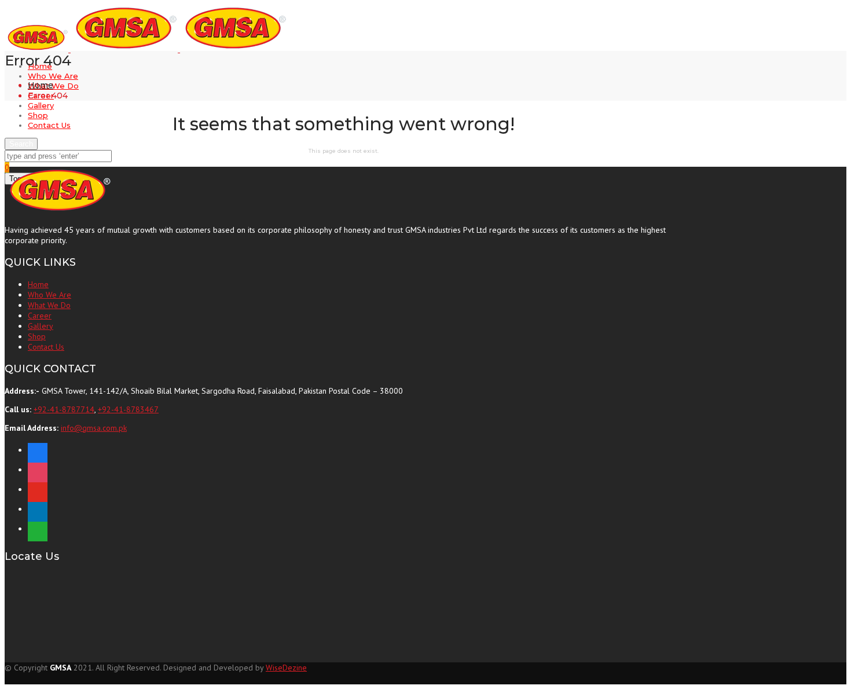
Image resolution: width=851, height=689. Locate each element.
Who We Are (53, 75)
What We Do (53, 85)
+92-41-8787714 (64, 409)
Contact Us (49, 125)
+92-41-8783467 (128, 409)
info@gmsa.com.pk (94, 428)
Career (40, 315)
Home (40, 85)
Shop (38, 115)
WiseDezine (286, 667)
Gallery (41, 105)
